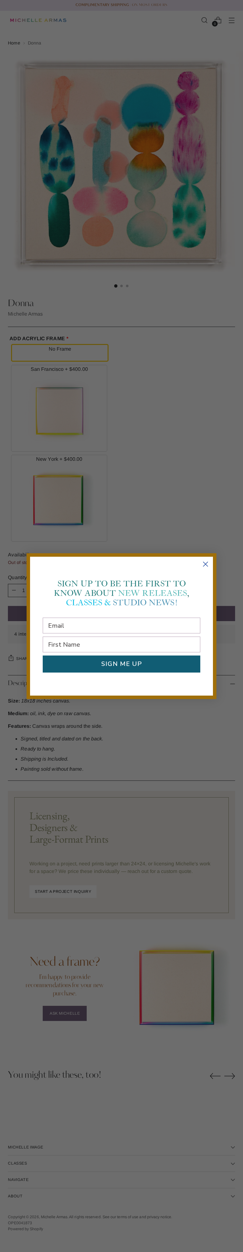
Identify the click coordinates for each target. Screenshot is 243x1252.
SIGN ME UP (121, 664)
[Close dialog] (205, 564)
